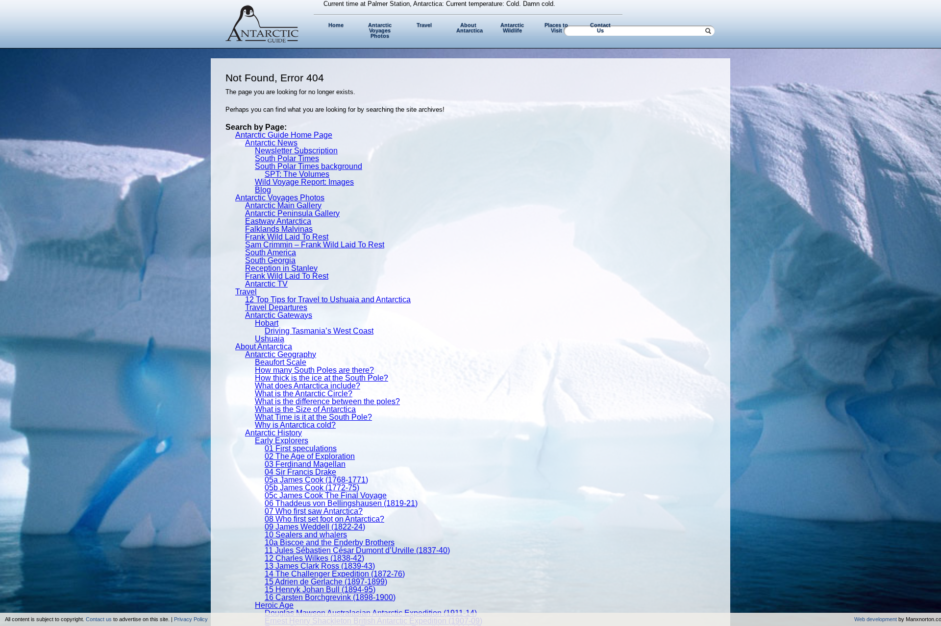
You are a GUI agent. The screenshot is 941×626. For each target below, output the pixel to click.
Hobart (266, 323)
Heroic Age (274, 605)
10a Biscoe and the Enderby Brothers (330, 542)
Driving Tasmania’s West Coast (319, 331)
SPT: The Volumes (297, 174)
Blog (263, 190)
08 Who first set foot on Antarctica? (324, 519)
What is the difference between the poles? (327, 401)
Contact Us (600, 27)
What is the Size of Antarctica (305, 409)
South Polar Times (287, 158)
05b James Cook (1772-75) (312, 487)
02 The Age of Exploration (310, 456)
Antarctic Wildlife (512, 27)
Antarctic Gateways (278, 315)
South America (270, 252)
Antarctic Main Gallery (283, 205)
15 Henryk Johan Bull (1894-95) (320, 589)
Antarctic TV (266, 284)
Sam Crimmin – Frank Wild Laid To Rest (314, 245)
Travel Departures (276, 307)
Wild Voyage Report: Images (304, 182)
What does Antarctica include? (307, 386)
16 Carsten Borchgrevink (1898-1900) (330, 597)
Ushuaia (269, 339)
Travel (424, 25)
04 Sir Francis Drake (300, 472)
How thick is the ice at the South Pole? (321, 378)
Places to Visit (556, 27)
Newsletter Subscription (296, 150)
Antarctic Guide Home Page (283, 135)
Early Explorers (281, 440)
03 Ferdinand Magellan (305, 464)
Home (336, 25)
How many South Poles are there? (314, 370)
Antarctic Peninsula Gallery (292, 213)
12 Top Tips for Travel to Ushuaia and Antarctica (328, 299)
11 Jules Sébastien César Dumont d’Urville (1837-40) (357, 550)
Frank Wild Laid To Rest (286, 237)
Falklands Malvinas (279, 229)
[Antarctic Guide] (262, 40)
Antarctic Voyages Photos (380, 30)
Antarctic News (271, 143)
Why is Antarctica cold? (295, 425)
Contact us (99, 619)
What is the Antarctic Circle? (303, 393)
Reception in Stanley (281, 268)
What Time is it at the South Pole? (313, 417)
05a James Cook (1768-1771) (316, 480)
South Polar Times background (308, 166)
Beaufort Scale (280, 362)
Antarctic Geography (280, 354)
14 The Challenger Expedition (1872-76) (335, 574)
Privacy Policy (191, 619)
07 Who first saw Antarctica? (314, 511)
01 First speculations (301, 448)
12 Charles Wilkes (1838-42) (314, 558)
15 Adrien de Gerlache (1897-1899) (326, 582)
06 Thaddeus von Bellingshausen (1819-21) (341, 503)
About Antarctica (469, 27)
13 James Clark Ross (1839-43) (320, 566)
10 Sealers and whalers (306, 534)
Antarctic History (273, 433)
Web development (875, 619)
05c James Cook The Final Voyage (326, 495)
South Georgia (270, 260)
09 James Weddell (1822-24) (315, 527)
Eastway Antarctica (278, 221)
